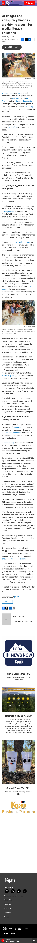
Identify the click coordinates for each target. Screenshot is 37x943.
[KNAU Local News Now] (18, 652)
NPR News (7, 602)
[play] (3, 941)
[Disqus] (18, 846)
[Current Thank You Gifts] (18, 762)
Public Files (7, 904)
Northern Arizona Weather (18, 715)
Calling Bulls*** (8, 211)
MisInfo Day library (9, 376)
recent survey (8, 443)
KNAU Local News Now (18, 673)
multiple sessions (23, 242)
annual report (19, 427)
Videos (4, 93)
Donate (30, 3)
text (19, 93)
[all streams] (34, 940)
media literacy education (11, 433)
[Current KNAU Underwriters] (18, 807)
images (11, 93)
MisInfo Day (12, 127)
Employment (8, 908)
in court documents (24, 101)
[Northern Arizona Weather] (18, 699)
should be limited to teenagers (14, 559)
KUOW (16, 597)
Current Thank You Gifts (18, 788)
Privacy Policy (8, 900)
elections (15, 98)
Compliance (7, 912)
